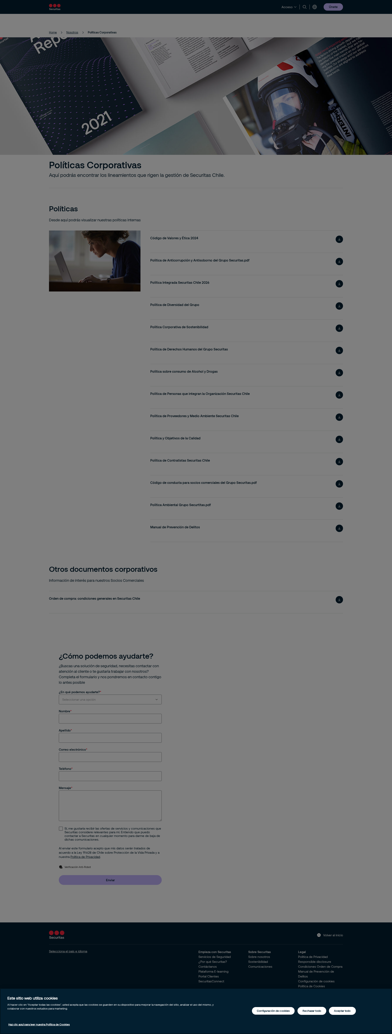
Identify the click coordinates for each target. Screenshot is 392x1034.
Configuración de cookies (273, 1010)
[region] (196, 1011)
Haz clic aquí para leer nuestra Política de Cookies (39, 1024)
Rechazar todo (312, 1010)
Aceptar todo (342, 1010)
